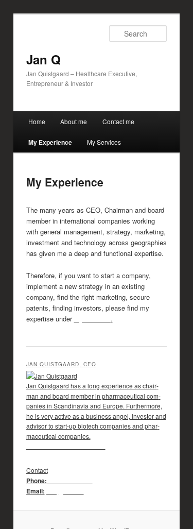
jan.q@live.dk (64, 491)
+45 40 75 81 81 (70, 480)
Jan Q (43, 59)
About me (73, 121)
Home (36, 121)
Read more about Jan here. (66, 446)
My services (92, 318)
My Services (104, 142)
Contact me (118, 121)
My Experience (50, 142)
